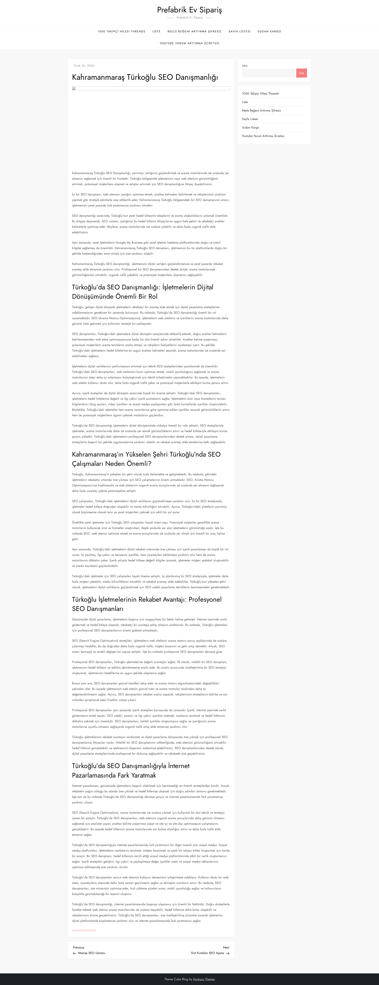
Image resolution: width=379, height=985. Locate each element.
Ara (245, 66)
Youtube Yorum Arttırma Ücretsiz (189, 43)
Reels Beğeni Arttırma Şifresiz (195, 31)
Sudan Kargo (269, 31)
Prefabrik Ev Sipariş (189, 9)
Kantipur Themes (204, 979)
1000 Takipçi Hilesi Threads (121, 31)
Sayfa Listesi (240, 31)
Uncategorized (84, 930)
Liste (156, 31)
